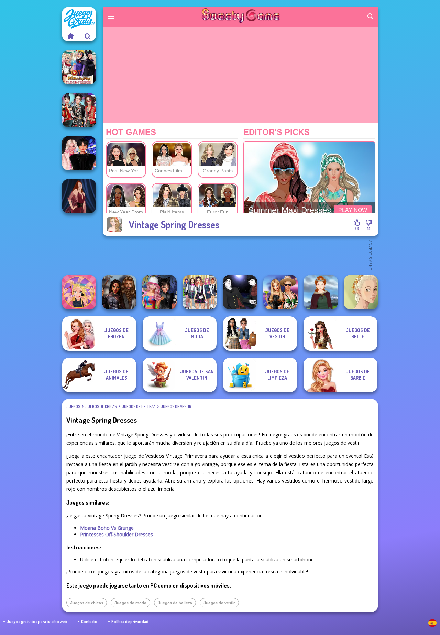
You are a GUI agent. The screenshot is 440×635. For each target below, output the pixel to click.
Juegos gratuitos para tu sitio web (37, 621)
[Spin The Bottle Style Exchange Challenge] (159, 292)
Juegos (73, 406)
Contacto (89, 621)
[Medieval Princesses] (119, 292)
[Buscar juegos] (87, 36)
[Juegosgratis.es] (70, 36)
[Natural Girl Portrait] (361, 292)
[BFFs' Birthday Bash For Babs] (280, 292)
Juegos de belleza (138, 406)
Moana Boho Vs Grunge (107, 528)
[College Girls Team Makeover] (200, 292)
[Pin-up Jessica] (79, 196)
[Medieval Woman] (321, 292)
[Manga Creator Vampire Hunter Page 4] (240, 292)
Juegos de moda (130, 602)
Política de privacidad (129, 621)
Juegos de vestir (176, 406)
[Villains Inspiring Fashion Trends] (79, 67)
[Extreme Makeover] (79, 292)
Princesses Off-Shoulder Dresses (116, 534)
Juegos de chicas (101, 406)
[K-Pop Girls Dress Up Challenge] (79, 110)
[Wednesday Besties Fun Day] (79, 153)
